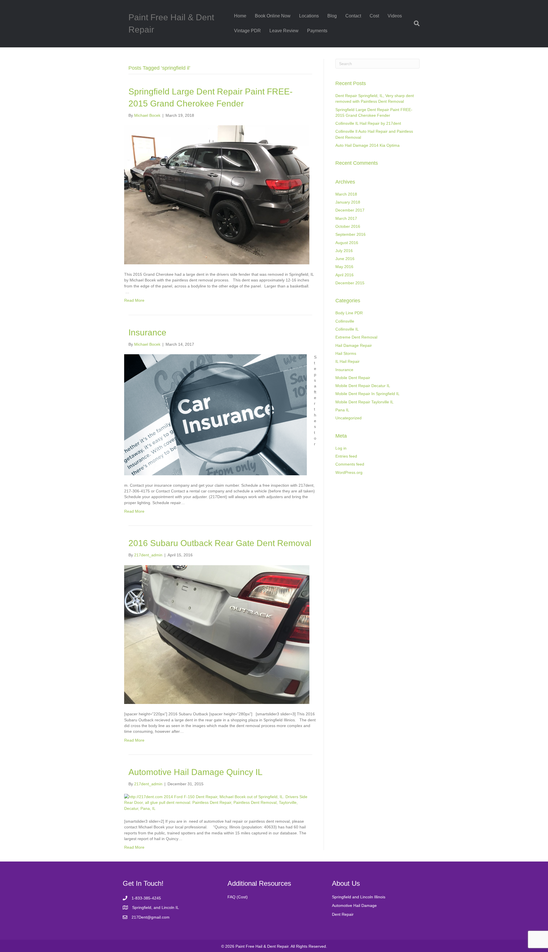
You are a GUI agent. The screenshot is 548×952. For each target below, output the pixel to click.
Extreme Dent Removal (356, 337)
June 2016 (344, 258)
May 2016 (344, 266)
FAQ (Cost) (237, 897)
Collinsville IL (347, 329)
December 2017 (349, 210)
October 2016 (347, 226)
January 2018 (347, 202)
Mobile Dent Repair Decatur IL (362, 385)
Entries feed (346, 456)
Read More (134, 300)
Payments (317, 30)
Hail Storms (345, 353)
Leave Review (284, 30)
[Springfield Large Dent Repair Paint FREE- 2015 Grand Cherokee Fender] (216, 194)
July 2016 (344, 250)
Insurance (147, 332)
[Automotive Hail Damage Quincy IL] (216, 802)
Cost (374, 15)
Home (240, 15)
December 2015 (349, 283)
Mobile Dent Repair (352, 377)
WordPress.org (348, 472)
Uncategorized (348, 418)
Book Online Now (273, 15)
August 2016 (346, 242)
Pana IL (342, 410)
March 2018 (346, 194)
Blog (332, 15)
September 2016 (350, 234)
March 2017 (346, 218)
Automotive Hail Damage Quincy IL (195, 772)
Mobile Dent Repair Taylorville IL (364, 402)
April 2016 (344, 275)
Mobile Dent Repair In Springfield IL (367, 393)
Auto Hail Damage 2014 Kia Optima (367, 145)
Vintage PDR (247, 30)
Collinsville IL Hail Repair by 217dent (368, 123)
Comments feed (349, 464)
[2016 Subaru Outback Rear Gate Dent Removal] (216, 634)
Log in (340, 448)
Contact (353, 15)
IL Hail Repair (347, 361)
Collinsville (344, 321)
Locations (309, 15)
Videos (395, 15)
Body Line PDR (349, 313)
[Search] (415, 23)
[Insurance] (215, 414)
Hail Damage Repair (353, 345)
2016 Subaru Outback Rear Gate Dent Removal (219, 543)
